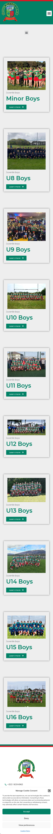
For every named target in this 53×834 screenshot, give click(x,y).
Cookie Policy (25, 831)
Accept (26, 811)
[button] (49, 790)
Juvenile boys (13, 93)
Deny (26, 818)
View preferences (27, 825)
